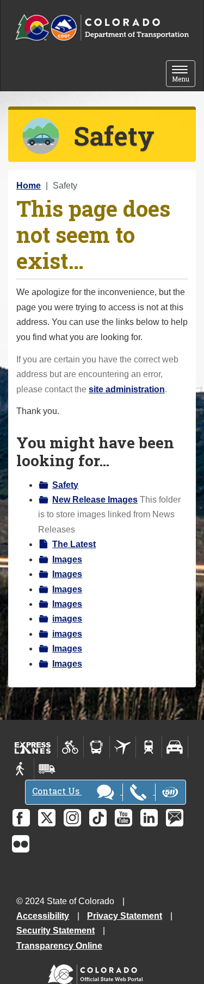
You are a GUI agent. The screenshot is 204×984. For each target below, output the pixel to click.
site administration (127, 389)
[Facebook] (21, 818)
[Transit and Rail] (96, 747)
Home (28, 185)
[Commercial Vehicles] (47, 769)
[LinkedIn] (149, 818)
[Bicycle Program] (70, 747)
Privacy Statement (124, 915)
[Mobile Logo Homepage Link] (102, 28)
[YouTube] (123, 818)
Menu (183, 74)
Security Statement (55, 930)
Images (67, 559)
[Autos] (175, 747)
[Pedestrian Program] (21, 769)
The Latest (74, 544)
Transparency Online (59, 945)
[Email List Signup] (175, 818)
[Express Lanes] (33, 747)
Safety (65, 485)
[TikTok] (98, 818)
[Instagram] (72, 818)
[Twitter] (47, 818)
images (67, 618)
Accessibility (42, 915)
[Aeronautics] (122, 747)
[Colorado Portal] (97, 971)
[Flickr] (21, 844)
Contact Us (57, 791)
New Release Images (95, 499)
